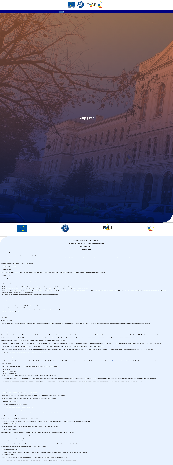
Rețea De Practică (40, 11)
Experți (34, 11)
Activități (21, 11)
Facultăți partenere (11, 11)
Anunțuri (5, 11)
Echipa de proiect (47, 11)
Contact (56, 11)
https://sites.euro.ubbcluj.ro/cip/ (115, 360)
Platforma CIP (61, 11)
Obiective (17, 11)
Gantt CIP (52, 11)
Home (2, 11)
